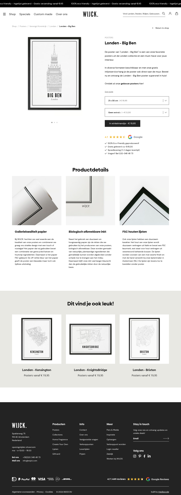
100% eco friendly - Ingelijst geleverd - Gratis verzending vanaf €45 (106, 3)
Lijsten (55, 449)
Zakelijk (110, 454)
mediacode (163, 491)
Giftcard (56, 454)
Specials (24, 14)
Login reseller (113, 449)
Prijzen (82, 454)
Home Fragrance (60, 439)
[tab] (51, 122)
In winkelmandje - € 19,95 (122, 123)
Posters (23, 26)
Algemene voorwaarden (23, 491)
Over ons (61, 14)
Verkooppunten (86, 444)
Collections (57, 434)
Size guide (109, 92)
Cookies (49, 491)
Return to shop (162, 28)
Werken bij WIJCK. (115, 458)
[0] (176, 13)
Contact (83, 430)
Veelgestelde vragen (88, 439)
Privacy (40, 491)
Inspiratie (111, 434)
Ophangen (111, 439)
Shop (12, 14)
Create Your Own (60, 444)
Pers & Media (113, 430)
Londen (52, 26)
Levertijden (84, 449)
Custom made (43, 14)
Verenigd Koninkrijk (38, 26)
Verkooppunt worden (116, 444)
